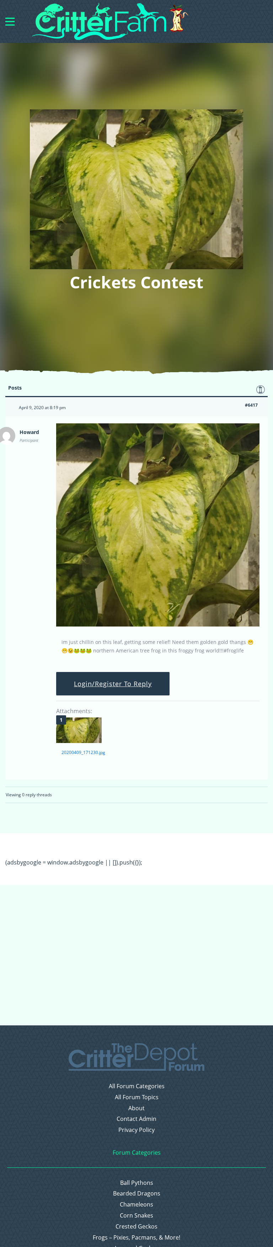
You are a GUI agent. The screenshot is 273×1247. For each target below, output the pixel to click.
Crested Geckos (136, 1226)
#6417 (251, 405)
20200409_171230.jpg (83, 752)
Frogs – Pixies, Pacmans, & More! (136, 1237)
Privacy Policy (136, 1130)
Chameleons (136, 1204)
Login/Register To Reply (113, 683)
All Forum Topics (137, 1097)
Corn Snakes (136, 1215)
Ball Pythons (136, 1183)
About (136, 1108)
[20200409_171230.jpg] (79, 730)
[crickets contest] (157, 625)
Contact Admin (136, 1119)
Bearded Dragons (136, 1193)
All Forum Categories (137, 1086)
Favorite (260, 389)
